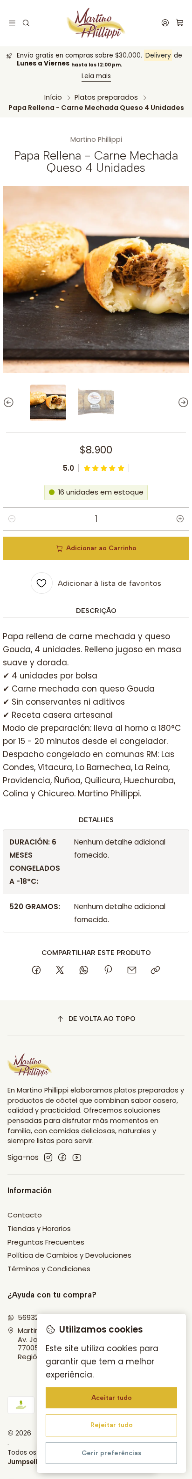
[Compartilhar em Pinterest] (107, 971)
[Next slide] (182, 403)
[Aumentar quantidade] (180, 519)
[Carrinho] (179, 23)
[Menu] (12, 23)
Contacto (24, 1215)
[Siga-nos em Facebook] (62, 1157)
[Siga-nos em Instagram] (48, 1157)
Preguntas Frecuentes (45, 1242)
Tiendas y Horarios (39, 1228)
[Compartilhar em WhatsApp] (84, 971)
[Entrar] (164, 23)
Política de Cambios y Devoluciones (69, 1255)
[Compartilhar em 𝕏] (60, 971)
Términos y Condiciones (48, 1269)
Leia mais (96, 76)
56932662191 (38, 1317)
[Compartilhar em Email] (131, 971)
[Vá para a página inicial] (96, 23)
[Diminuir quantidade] (11, 519)
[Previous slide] (10, 403)
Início (53, 97)
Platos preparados (106, 97)
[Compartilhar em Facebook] (36, 971)
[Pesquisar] (26, 23)
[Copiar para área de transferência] (155, 971)
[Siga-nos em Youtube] (77, 1157)
